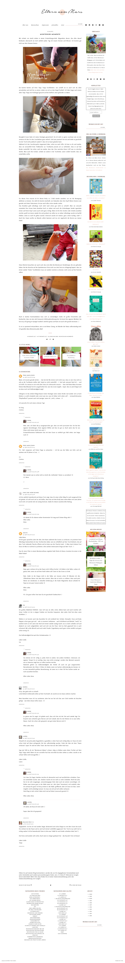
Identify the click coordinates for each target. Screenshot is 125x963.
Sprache (35, 935)
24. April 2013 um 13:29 (33, 514)
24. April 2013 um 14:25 (33, 804)
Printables (55, 25)
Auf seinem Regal (35, 900)
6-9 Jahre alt (62, 927)
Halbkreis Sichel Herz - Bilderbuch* (95, 244)
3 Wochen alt (62, 913)
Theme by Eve (119, 960)
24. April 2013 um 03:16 (29, 494)
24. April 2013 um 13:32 (33, 654)
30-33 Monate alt (62, 916)
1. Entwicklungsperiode (62, 898)
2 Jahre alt (62, 905)
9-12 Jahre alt (62, 930)
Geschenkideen (35, 917)
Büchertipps (35, 905)
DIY (35, 906)
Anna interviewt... (35, 897)
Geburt (35, 916)
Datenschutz (35, 25)
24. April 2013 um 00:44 (29, 377)
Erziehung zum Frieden (35, 913)
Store (62, 25)
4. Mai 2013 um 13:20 (28, 824)
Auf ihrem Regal (35, 898)
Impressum (45, 25)
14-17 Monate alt (42, 336)
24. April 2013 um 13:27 (33, 422)
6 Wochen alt (62, 924)
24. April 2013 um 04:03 (29, 607)
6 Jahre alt (62, 922)
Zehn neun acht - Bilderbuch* (96, 289)
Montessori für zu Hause (35, 932)
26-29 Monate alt (62, 909)
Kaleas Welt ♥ (28, 822)
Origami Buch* (96, 368)
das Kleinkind (62, 933)
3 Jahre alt (62, 911)
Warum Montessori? (35, 938)
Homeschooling (35, 922)
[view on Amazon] (96, 193)
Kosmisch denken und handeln (35, 925)
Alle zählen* (96, 269)
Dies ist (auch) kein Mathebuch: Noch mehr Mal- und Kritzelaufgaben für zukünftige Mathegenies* (96, 317)
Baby (62, 932)
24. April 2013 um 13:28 (33, 472)
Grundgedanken (35, 919)
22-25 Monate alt (62, 908)
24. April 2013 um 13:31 (33, 566)
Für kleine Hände (35, 914)
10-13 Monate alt (62, 900)
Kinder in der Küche (35, 924)
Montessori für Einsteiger (35, 930)
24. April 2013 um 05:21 (29, 689)
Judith (25, 532)
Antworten (21, 413)
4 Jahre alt (62, 919)
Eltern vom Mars (11, 960)
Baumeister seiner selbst (35, 903)
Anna (29, 420)
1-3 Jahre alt (62, 897)
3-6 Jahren (62, 914)
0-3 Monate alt (62, 895)
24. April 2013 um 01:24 (29, 447)
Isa (24, 605)
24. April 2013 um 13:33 (33, 774)
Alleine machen (53, 336)
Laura (25, 736)
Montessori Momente (66, 336)
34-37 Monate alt (62, 917)
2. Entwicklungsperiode (62, 906)
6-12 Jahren (62, 925)
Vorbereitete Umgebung (35, 936)
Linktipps (35, 927)
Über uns (25, 25)
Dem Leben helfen (35, 908)
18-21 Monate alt (62, 903)
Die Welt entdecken (35, 909)
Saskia (25, 687)
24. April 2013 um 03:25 (29, 535)
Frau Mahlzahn (29, 375)
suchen (80, 24)
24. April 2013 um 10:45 (29, 738)
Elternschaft (35, 911)
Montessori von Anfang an (35, 933)
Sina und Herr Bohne (31, 492)
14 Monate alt (31, 336)
